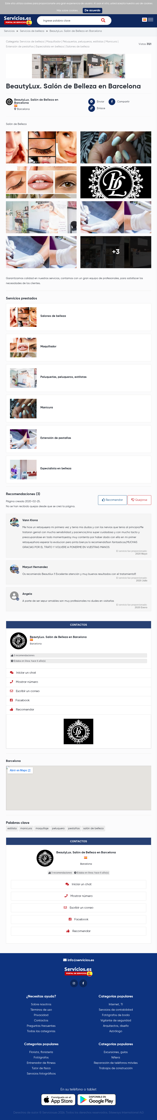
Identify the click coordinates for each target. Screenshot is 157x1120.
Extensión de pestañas (20, 46)
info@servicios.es (81, 960)
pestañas (74, 828)
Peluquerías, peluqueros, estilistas (83, 41)
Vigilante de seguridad (116, 1020)
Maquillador (53, 41)
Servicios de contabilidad (116, 1009)
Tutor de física (41, 1068)
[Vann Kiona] (14, 522)
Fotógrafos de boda (116, 1015)
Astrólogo (115, 1031)
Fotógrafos (41, 1057)
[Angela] (14, 595)
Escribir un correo (27, 691)
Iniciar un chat (26, 672)
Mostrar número (26, 682)
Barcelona (23, 109)
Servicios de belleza (32, 41)
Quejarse (140, 500)
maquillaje (42, 828)
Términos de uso (41, 1009)
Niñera (115, 1057)
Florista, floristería (41, 1052)
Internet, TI (116, 1004)
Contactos (41, 1020)
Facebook (22, 700)
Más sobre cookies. (67, 10)
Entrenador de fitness (41, 1062)
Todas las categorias (41, 1031)
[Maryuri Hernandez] (14, 569)
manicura (26, 828)
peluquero (58, 828)
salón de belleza (93, 828)
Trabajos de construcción (115, 1068)
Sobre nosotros (41, 1004)
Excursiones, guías (116, 1052)
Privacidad (41, 1015)
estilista (12, 828)
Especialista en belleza (50, 46)
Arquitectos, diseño (116, 1025)
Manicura (111, 41)
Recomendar (114, 500)
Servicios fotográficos (41, 1073)
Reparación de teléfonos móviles (116, 1062)
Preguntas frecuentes (41, 1025)
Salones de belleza (77, 46)
